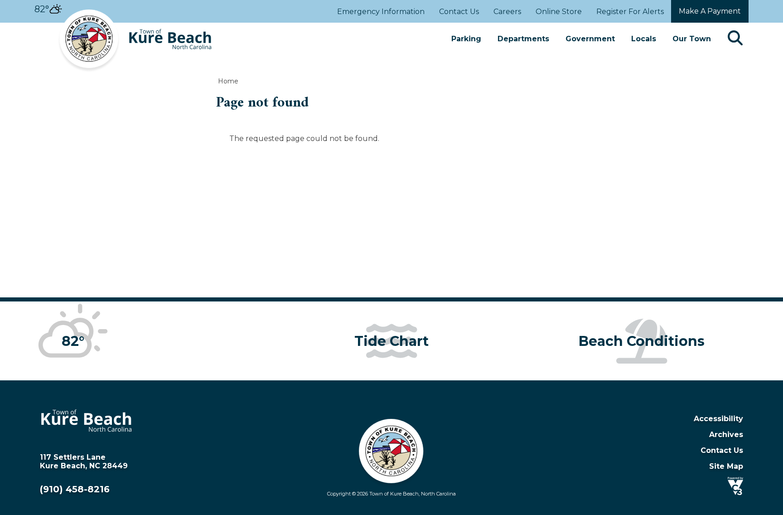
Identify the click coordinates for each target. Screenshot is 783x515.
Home (228, 81)
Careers (507, 11)
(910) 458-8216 (75, 489)
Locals (643, 38)
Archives (726, 434)
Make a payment (710, 11)
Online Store (559, 11)
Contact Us (459, 11)
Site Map (726, 466)
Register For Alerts (630, 11)
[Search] (735, 39)
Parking (466, 38)
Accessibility (718, 418)
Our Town (691, 38)
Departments (523, 38)
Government (590, 38)
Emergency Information (381, 11)
